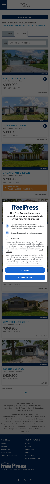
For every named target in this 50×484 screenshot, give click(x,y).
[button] (25, 238)
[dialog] (25, 242)
